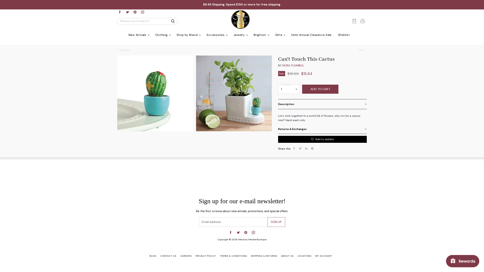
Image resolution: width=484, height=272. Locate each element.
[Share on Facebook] (294, 148)
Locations (304, 255)
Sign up (276, 222)
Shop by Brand (188, 35)
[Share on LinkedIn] (306, 148)
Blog (153, 255)
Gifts (279, 35)
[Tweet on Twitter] (300, 148)
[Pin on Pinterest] (312, 148)
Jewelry (239, 35)
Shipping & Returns (264, 255)
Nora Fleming (292, 65)
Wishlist (344, 35)
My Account (323, 255)
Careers (186, 255)
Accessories (215, 35)
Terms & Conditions (233, 255)
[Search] (173, 21)
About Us (287, 255)
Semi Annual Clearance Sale (311, 35)
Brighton (260, 35)
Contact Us (168, 255)
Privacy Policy (206, 255)
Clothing (162, 35)
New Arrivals (138, 35)
